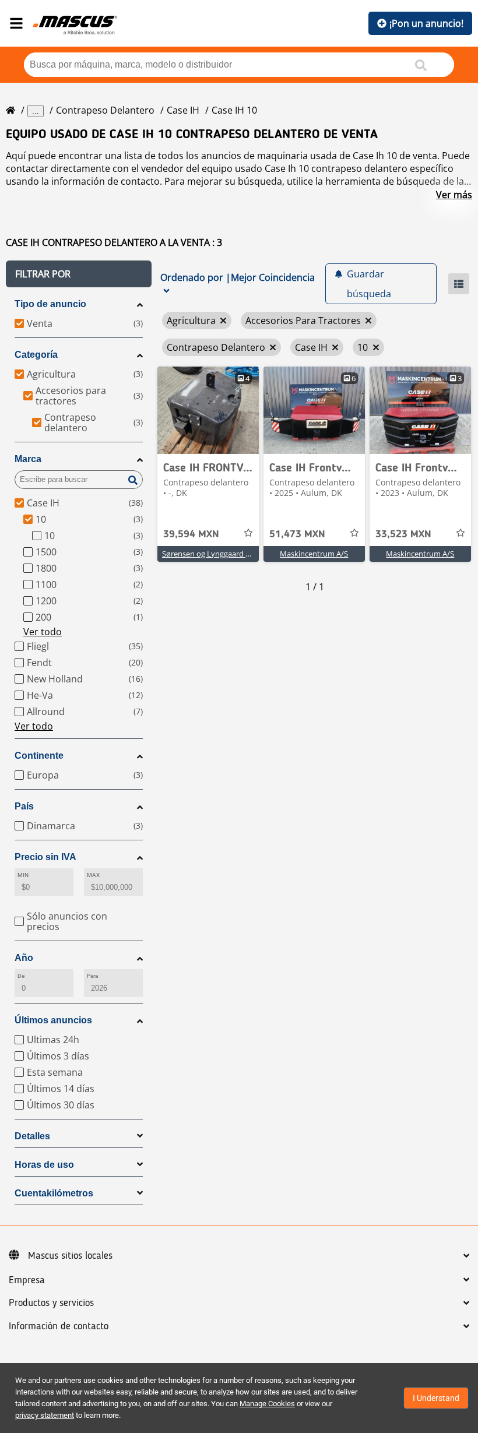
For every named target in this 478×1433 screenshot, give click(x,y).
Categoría (36, 355)
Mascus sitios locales (70, 1256)
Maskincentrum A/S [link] (314, 553)
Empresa (27, 1280)
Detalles (32, 1136)
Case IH (183, 110)
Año (24, 958)
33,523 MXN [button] (403, 534)
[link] (208, 410)
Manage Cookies (267, 1403)
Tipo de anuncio (50, 304)
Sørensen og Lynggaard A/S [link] (209, 553)
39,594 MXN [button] (191, 534)
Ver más (454, 194)
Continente (39, 755)
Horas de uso (44, 1165)
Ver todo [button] (42, 631)
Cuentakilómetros (54, 1193)
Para (92, 976)
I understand (436, 1398)
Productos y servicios (51, 1303)
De (20, 976)
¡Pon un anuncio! (426, 23)
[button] (79, 273)
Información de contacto (58, 1326)
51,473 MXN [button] (297, 534)
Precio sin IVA (45, 857)
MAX (93, 875)
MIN (23, 875)
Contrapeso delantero (105, 110)
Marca (28, 459)
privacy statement (44, 1415)
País (24, 806)
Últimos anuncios (53, 1020)
